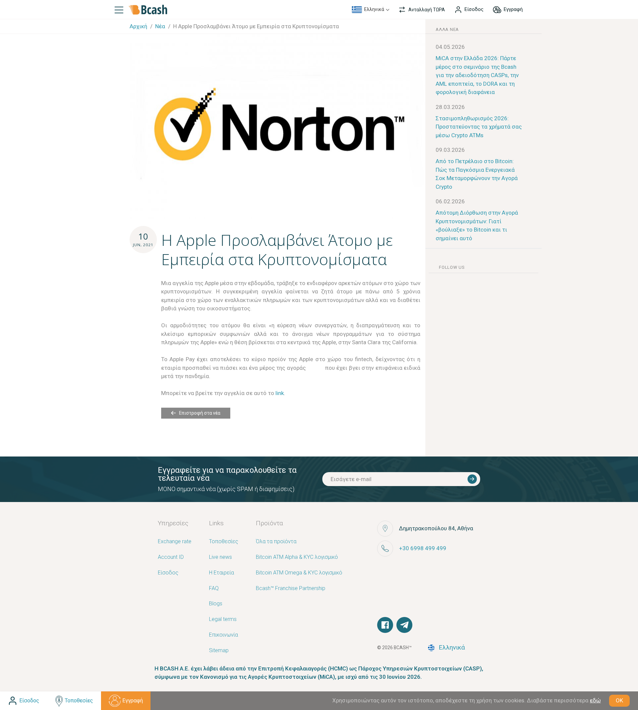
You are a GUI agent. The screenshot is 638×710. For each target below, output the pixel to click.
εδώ (595, 700)
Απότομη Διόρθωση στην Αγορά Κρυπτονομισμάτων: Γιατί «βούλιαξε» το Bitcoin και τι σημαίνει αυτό (477, 225)
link (279, 393)
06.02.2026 (450, 201)
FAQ (214, 588)
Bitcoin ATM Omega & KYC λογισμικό (299, 573)
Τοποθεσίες (223, 542)
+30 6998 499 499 (422, 548)
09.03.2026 (450, 150)
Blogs (215, 604)
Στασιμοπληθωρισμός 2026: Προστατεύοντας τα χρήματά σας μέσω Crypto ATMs (479, 127)
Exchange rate (174, 542)
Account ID (171, 557)
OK (619, 700)
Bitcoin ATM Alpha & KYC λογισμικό (297, 557)
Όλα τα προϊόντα (276, 542)
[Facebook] (385, 625)
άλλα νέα (447, 29)
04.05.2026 (450, 47)
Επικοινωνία (223, 635)
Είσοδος (168, 573)
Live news (220, 557)
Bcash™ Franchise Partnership (290, 588)
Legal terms (223, 619)
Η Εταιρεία (221, 573)
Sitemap (219, 651)
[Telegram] (404, 625)
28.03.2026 (450, 107)
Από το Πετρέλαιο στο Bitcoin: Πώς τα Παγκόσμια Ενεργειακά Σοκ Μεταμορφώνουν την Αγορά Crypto (477, 174)
